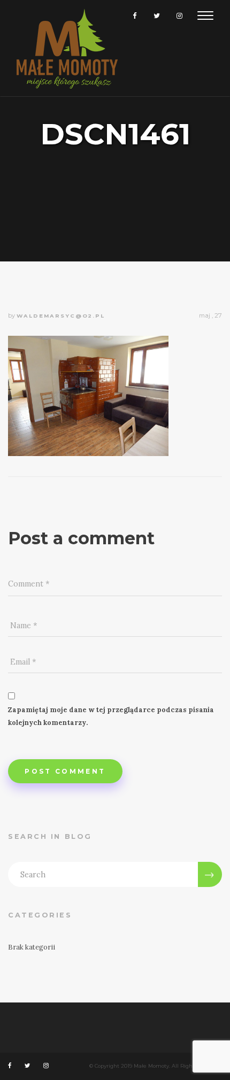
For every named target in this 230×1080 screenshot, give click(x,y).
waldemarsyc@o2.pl (61, 316)
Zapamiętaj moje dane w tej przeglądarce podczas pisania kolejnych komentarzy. (111, 716)
